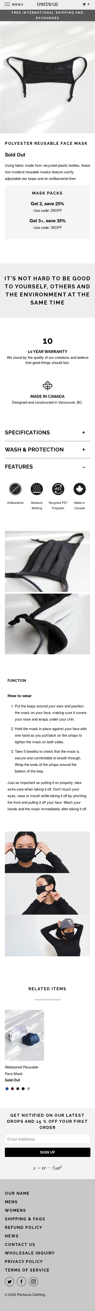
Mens (11, 1202)
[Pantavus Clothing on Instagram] (34, 1281)
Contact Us (20, 1244)
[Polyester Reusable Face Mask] (47, 72)
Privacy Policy (24, 1261)
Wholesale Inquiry (30, 1253)
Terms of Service (27, 1270)
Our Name (17, 1193)
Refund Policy (23, 1227)
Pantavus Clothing (31, 1294)
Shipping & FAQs (25, 1219)
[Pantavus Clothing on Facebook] (22, 1281)
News (12, 1236)
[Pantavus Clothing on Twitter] (10, 1281)
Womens (15, 1210)
